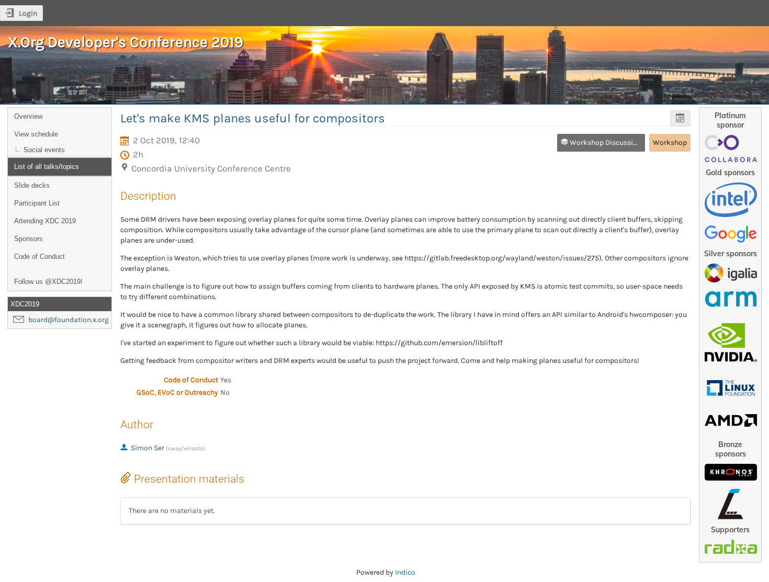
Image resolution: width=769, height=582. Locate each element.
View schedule (36, 134)
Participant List (37, 203)
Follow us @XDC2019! (48, 282)
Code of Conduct (39, 256)
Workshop (670, 142)
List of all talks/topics (46, 166)
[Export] (680, 118)
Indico (405, 572)
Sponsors (28, 239)
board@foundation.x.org (68, 319)
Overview (28, 116)
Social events (44, 150)
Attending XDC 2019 (45, 221)
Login (28, 13)
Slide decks (32, 185)
